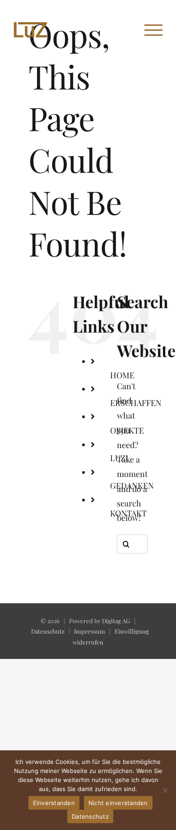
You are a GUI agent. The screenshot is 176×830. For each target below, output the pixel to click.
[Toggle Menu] (153, 29)
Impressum (89, 631)
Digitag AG (116, 621)
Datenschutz (48, 631)
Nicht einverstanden (118, 802)
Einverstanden (54, 802)
